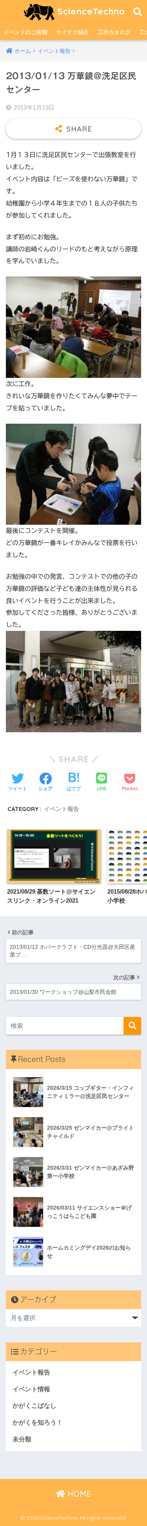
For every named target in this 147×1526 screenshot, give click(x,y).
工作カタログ (114, 32)
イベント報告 (61, 809)
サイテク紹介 (72, 32)
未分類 (22, 1439)
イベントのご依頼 (25, 32)
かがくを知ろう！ (38, 1422)
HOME (78, 1494)
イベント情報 (31, 1389)
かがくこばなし (34, 1405)
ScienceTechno (89, 11)
